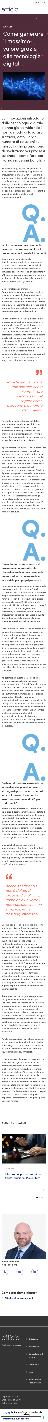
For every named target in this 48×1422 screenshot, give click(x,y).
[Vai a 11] (39, 1197)
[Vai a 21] (42, 1197)
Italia (37, 2)
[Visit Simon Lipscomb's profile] (24, 1236)
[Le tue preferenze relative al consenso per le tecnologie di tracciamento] (43, 1417)
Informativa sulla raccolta (16, 1418)
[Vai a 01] (37, 1197)
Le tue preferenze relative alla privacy (26, 1413)
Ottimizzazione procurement (19, 1297)
